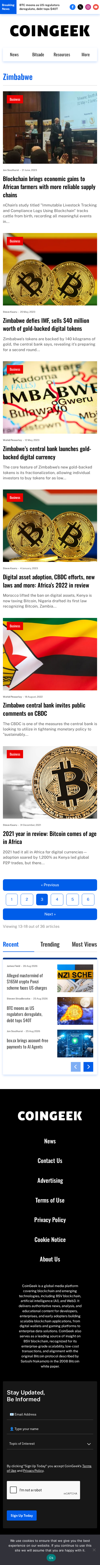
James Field (13, 965)
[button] (76, 1067)
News (14, 54)
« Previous (50, 885)
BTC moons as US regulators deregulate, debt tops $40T (39, 7)
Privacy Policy (50, 1220)
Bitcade (38, 54)
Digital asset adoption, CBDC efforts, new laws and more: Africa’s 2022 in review (49, 581)
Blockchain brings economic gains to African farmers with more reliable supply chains (49, 187)
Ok (51, 1558)
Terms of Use (50, 1200)
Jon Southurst (11, 170)
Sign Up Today (22, 1515)
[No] (94, 1549)
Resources (62, 54)
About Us (50, 1259)
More (86, 54)
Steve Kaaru (10, 311)
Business (15, 99)
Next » (50, 914)
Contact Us (50, 1160)
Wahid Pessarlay (12, 440)
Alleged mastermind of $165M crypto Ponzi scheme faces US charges (27, 981)
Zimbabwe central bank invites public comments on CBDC (44, 709)
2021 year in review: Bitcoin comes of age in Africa (50, 837)
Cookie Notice (50, 1239)
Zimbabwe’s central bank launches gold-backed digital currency (47, 453)
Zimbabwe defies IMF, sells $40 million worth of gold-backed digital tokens (46, 324)
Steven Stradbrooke (18, 998)
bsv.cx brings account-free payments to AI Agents (27, 1043)
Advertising (50, 1180)
